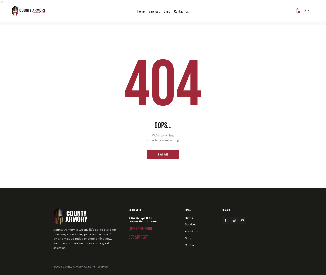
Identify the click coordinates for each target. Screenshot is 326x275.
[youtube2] (242, 220)
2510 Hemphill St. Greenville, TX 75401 (143, 220)
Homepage (163, 154)
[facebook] (225, 220)
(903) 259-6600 (140, 229)
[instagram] (234, 220)
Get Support (138, 237)
